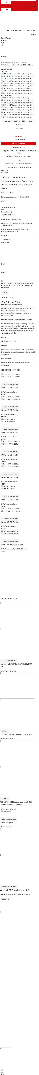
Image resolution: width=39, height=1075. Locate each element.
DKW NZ (15, 156)
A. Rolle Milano (25, 894)
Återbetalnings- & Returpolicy (11, 974)
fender (21, 156)
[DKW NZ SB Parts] (10, 374)
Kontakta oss (6, 997)
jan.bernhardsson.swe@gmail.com (14, 943)
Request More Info (18, 143)
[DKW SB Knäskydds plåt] (10, 531)
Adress (4, 1028)
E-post (3, 272)
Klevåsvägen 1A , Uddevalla (13, 940)
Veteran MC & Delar (12, 62)
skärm (30, 156)
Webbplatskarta (7, 1001)
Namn (3, 264)
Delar (22, 62)
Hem (2, 62)
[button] (10, 384)
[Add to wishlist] (8, 380)
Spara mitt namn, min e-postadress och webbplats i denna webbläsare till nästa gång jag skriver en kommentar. (17, 285)
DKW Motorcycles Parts (9, 65)
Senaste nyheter (7, 994)
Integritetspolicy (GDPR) (9, 970)
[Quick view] (3, 380)
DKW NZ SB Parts (9, 388)
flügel (25, 156)
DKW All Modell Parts (25, 65)
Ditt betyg (4, 235)
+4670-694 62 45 (9, 946)
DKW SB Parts (22, 549)
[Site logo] (11, 20)
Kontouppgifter (6, 1021)
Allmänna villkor (7, 967)
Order (3, 1025)
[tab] (9, 163)
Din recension (6, 242)
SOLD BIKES (11, 671)
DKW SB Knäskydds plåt (12, 544)
